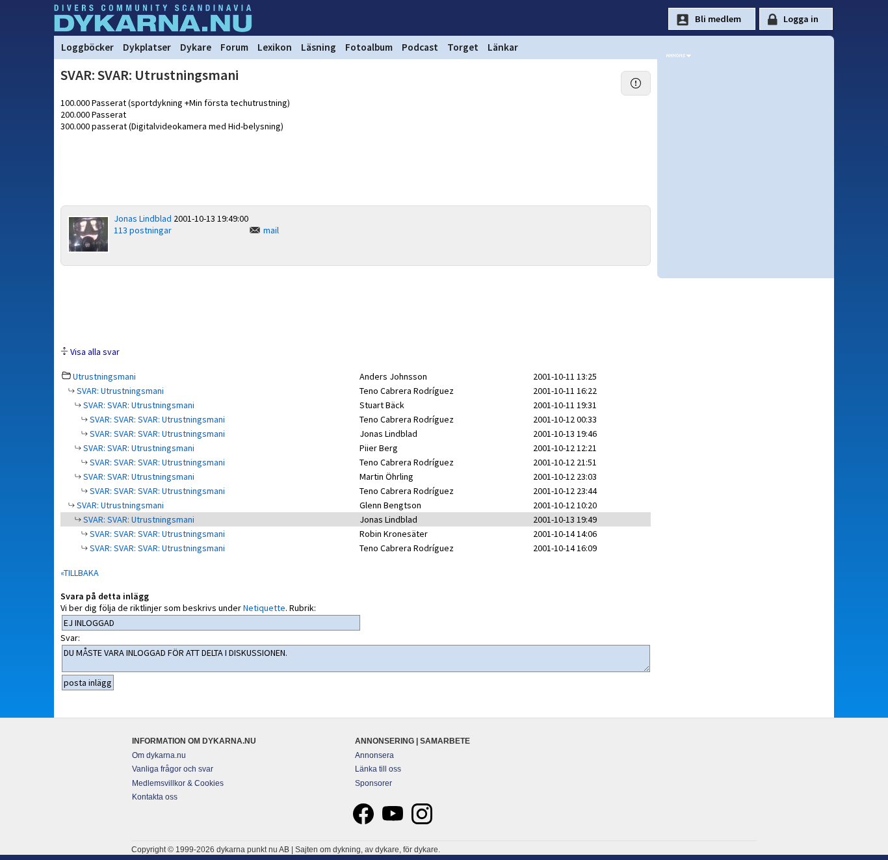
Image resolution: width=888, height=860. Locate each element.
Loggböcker (87, 47)
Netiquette (264, 608)
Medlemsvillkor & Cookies (178, 783)
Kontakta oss (154, 796)
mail (271, 230)
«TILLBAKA (79, 573)
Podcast (420, 47)
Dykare (195, 47)
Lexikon (274, 47)
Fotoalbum (369, 47)
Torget (462, 47)
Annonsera (374, 755)
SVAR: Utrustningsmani (119, 391)
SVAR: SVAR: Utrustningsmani (137, 405)
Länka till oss (378, 769)
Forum (234, 47)
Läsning (318, 47)
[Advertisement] (355, 305)
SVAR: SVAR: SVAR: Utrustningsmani (156, 419)
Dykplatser (147, 47)
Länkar (503, 47)
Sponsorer (373, 783)
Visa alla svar (95, 352)
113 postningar (143, 230)
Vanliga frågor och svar (172, 769)
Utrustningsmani (104, 376)
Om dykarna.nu (159, 755)
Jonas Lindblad (143, 218)
